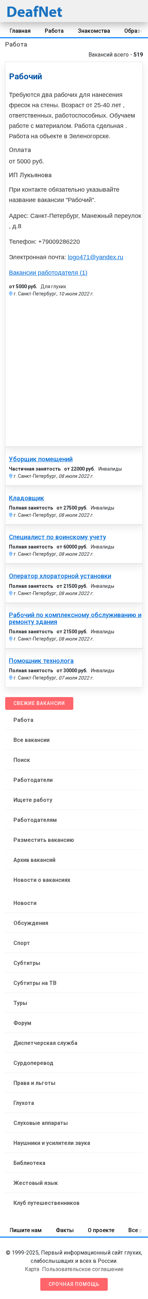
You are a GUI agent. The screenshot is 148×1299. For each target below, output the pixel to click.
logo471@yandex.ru (95, 257)
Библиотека (29, 1163)
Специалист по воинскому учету (57, 537)
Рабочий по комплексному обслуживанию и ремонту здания (75, 618)
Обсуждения (30, 923)
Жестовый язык (35, 1183)
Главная (20, 31)
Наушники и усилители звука (51, 1143)
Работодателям (35, 820)
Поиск (21, 760)
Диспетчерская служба (45, 1043)
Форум (22, 1023)
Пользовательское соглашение (83, 1269)
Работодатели (33, 780)
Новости (24, 903)
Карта (32, 1269)
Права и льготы (34, 1083)
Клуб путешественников (46, 1203)
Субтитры (26, 963)
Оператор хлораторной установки (60, 576)
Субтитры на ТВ (34, 983)
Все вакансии (31, 740)
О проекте (101, 1230)
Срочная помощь (74, 1284)
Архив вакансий (34, 860)
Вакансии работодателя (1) (48, 272)
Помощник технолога (41, 660)
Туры (20, 1003)
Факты (65, 1230)
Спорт (21, 943)
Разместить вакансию (43, 840)
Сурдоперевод (33, 1063)
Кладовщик (26, 498)
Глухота (23, 1103)
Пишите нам (26, 1230)
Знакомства (94, 31)
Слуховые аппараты (40, 1123)
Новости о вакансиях (41, 880)
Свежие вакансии (39, 703)
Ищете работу (32, 800)
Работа (54, 31)
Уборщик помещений (41, 459)
